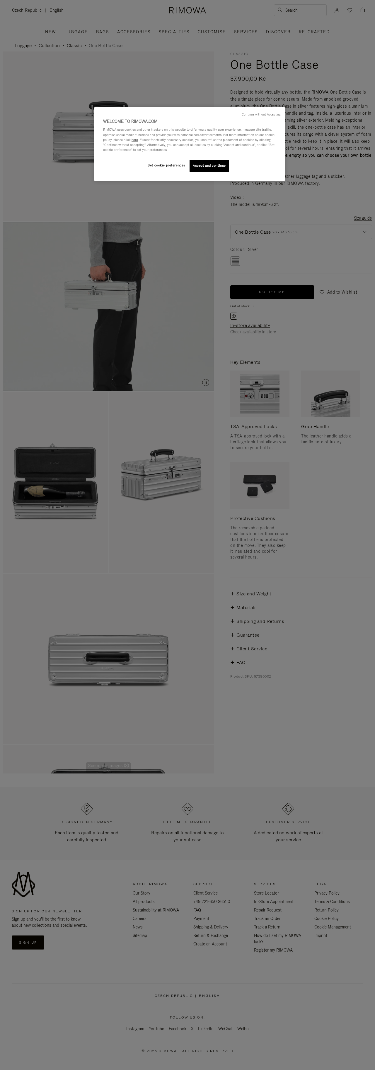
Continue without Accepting (261, 114)
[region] (189, 144)
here (135, 139)
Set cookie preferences (166, 165)
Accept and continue (209, 165)
